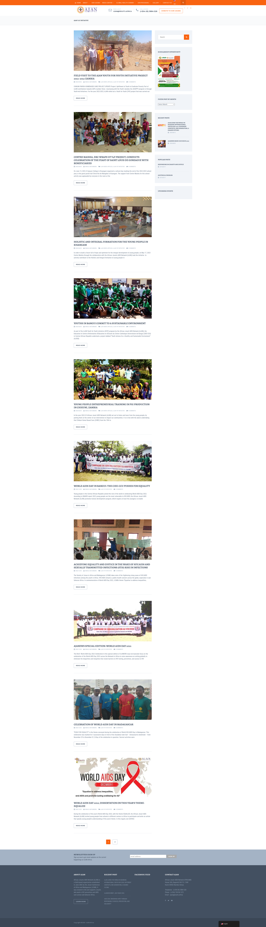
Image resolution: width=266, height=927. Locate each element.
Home (79, 3)
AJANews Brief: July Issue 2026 (178, 141)
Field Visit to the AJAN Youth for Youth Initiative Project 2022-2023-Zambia (111, 77)
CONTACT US (167, 3)
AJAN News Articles (106, 82)
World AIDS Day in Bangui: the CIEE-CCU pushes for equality (112, 486)
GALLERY (156, 3)
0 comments (132, 82)
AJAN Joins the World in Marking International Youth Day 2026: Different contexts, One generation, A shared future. (178, 126)
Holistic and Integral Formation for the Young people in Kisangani (111, 243)
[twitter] (187, 8)
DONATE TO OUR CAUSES (171, 11)
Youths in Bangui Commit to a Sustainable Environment (110, 323)
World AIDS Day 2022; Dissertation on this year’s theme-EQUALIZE (109, 804)
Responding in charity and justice (171, 164)
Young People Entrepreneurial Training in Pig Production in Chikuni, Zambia (112, 406)
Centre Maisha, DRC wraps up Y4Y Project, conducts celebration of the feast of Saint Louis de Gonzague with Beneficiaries (111, 160)
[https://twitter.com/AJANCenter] (168, 900)
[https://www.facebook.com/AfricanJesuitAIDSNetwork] (165, 900)
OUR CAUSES (96, 3)
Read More (80, 98)
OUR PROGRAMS (143, 3)
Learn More (81, 901)
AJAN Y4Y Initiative (119, 82)
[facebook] (184, 8)
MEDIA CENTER (107, 3)
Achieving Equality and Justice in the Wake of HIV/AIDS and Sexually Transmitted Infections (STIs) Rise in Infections (112, 566)
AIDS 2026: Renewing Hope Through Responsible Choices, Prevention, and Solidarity (117, 901)
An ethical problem (165, 175)
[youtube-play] (190, 8)
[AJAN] (87, 10)
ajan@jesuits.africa (122, 11)
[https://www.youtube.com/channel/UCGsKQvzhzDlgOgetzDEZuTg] (171, 900)
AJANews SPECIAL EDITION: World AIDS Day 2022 (102, 646)
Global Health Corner (125, 3)
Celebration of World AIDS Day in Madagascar (103, 724)
